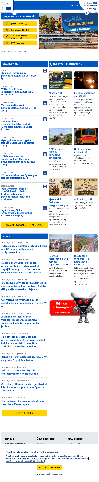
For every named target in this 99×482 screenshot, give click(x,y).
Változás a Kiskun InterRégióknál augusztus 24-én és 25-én (18, 91)
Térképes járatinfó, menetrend (20, 36)
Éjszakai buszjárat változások (84, 94)
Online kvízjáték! (83, 199)
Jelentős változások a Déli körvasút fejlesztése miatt (58, 260)
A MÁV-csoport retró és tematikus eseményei (57, 153)
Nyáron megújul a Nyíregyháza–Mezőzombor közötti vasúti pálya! (16, 213)
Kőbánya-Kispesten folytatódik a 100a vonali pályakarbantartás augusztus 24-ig (18, 160)
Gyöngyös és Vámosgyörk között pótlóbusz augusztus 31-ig (17, 143)
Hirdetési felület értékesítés (83, 150)
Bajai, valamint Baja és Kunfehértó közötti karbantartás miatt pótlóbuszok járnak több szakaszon (15, 194)
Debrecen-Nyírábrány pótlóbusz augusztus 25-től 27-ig (19, 75)
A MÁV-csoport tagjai (76, 444)
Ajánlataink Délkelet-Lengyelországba (58, 202)
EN (72, 5)
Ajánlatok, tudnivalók (66, 64)
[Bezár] (14, 13)
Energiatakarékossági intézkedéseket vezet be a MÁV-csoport (23, 402)
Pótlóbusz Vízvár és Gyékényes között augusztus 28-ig (19, 176)
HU (77, 5)
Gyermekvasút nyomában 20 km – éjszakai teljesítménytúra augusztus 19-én (24, 303)
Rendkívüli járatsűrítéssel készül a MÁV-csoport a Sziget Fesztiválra (24, 358)
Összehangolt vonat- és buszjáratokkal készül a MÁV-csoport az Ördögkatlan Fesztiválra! (24, 387)
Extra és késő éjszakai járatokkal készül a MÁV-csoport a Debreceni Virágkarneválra (24, 249)
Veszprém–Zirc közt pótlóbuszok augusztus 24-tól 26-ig (18, 108)
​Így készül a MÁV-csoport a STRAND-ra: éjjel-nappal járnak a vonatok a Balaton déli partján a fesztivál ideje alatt (24, 286)
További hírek (24, 413)
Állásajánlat (55, 92)
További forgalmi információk (24, 225)
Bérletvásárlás (18, 30)
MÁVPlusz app (17, 43)
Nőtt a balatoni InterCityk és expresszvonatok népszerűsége (19, 372)
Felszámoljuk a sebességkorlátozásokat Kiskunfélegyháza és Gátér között (16, 125)
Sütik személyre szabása (50, 474)
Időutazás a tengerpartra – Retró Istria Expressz (82, 260)
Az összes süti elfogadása (49, 467)
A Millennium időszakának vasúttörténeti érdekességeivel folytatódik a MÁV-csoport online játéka (20, 321)
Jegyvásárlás (17, 23)
